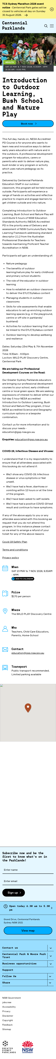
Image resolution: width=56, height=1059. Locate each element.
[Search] (46, 26)
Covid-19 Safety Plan (14, 541)
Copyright (7, 1020)
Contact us (10, 948)
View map (28, 930)
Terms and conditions (15, 549)
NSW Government (11, 997)
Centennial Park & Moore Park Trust (24, 956)
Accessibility (9, 1006)
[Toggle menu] (52, 26)
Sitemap (6, 1029)
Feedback (7, 1024)
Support (7, 970)
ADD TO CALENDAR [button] (24, 579)
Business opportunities (19, 964)
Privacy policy (10, 557)
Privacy (6, 1011)
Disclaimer (7, 1015)
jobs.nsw (6, 1002)
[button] (28, 708)
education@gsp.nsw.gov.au (31, 439)
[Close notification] (52, 9)
